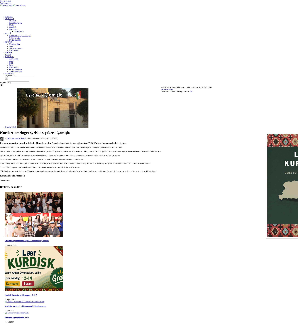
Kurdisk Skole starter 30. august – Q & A (21, 295)
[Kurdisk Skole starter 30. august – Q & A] (34, 290)
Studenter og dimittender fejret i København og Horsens (27, 241)
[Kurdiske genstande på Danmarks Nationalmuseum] (24, 302)
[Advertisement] (27, 9)
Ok (191, 91)
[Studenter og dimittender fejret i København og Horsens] (34, 236)
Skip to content (5, 1)
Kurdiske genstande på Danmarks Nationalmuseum (25, 306)
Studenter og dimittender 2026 (17, 317)
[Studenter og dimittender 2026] (17, 313)
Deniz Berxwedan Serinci (16, 138)
